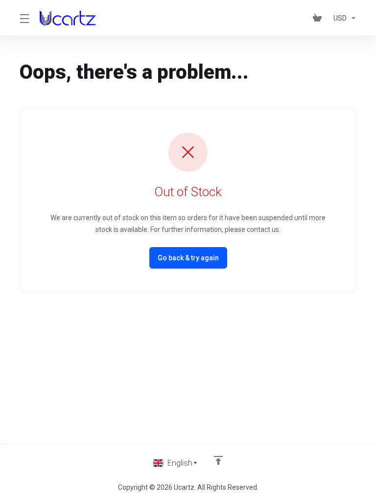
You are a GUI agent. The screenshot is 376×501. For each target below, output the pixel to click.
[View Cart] (319, 18)
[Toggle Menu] (24, 18)
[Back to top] (218, 460)
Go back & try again (188, 258)
